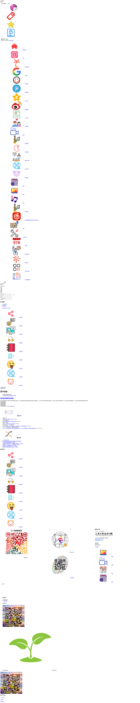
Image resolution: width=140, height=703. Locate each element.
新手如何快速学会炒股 (7, 398)
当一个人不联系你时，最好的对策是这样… (28, 428)
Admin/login (5, 304)
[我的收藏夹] (11, 28)
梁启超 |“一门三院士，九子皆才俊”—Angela (11, 444)
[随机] (14, 11)
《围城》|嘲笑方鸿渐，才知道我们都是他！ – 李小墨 (13, 443)
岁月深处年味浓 (13, 421)
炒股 (13, 406)
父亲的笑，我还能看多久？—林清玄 (10, 445)
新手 (12, 406)
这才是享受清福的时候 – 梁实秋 (9, 442)
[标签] (11, 19)
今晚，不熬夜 (11, 423)
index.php (4, 305)
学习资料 (14, 395)
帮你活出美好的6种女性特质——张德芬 (10, 446)
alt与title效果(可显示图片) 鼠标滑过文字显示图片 (12, 441)
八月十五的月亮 (6, 440)
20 (10, 406)
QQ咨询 (2, 699)
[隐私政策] (11, 36)
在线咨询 (2, 701)
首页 (1, 387)
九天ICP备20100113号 (99, 539)
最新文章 (19, 415)
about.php (4, 306)
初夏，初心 (10, 419)
